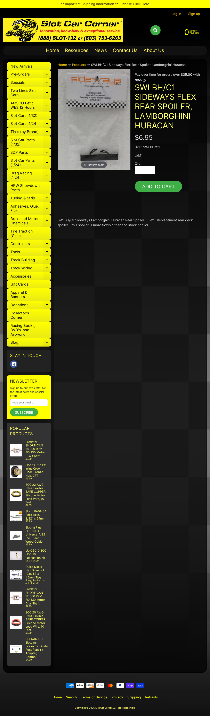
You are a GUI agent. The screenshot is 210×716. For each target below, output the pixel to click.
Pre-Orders (30, 75)
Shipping (134, 697)
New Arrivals (21, 66)
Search (71, 697)
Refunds (151, 697)
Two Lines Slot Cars (30, 93)
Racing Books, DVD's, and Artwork (22, 330)
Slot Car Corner (103, 707)
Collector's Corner (19, 315)
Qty (137, 163)
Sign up (194, 13)
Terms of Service (94, 697)
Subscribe (24, 412)
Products (79, 65)
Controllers (30, 245)
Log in (176, 13)
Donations (30, 306)
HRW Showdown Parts (25, 187)
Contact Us (125, 50)
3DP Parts (30, 153)
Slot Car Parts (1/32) (30, 142)
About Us (154, 50)
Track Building (30, 261)
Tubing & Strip (30, 199)
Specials (30, 83)
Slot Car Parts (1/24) (30, 162)
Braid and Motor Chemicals (30, 221)
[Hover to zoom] (94, 119)
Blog (30, 343)
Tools (30, 253)
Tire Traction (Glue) (21, 233)
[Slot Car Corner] (63, 30)
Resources (76, 50)
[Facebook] (13, 364)
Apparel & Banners (18, 294)
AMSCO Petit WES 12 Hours (30, 105)
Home (52, 50)
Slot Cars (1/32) (24, 115)
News (100, 50)
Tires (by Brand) (30, 133)
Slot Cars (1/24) (30, 124)
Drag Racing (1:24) (30, 175)
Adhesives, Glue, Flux (30, 208)
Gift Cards (19, 284)
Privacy (117, 697)
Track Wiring (30, 269)
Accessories (30, 277)
